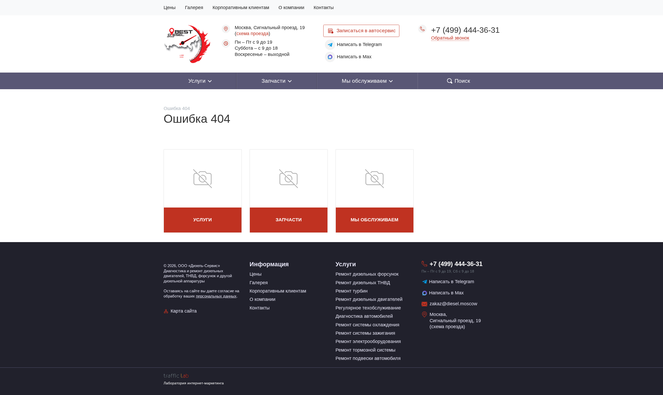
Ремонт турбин (352, 291)
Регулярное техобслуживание (368, 307)
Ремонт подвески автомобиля (368, 358)
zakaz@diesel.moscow (453, 303)
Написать (359, 44)
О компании (291, 7)
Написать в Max (446, 292)
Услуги (202, 219)
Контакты (324, 7)
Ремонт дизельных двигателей (369, 299)
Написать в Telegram (451, 281)
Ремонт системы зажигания (365, 333)
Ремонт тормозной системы (365, 350)
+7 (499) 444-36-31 (465, 29)
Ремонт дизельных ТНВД (363, 282)
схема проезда (252, 33)
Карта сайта (184, 311)
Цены (170, 7)
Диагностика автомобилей (364, 316)
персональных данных (216, 296)
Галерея (194, 7)
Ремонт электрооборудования (368, 341)
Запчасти (289, 219)
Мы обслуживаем (374, 219)
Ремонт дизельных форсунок (367, 274)
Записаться (366, 30)
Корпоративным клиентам (241, 7)
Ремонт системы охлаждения (367, 324)
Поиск (462, 81)
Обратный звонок (450, 38)
